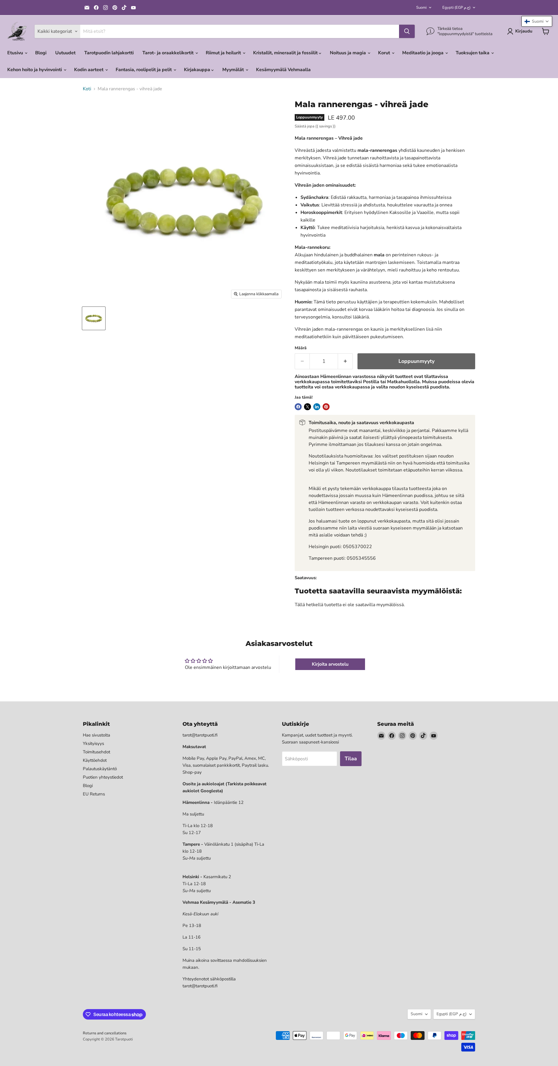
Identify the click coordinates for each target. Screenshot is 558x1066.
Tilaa (351, 758)
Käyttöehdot (95, 760)
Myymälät (233, 69)
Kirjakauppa (197, 69)
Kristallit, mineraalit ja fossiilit (286, 53)
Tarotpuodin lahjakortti (109, 53)
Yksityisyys (93, 743)
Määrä (301, 348)
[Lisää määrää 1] (345, 361)
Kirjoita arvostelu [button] (330, 664)
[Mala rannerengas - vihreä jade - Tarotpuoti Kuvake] (93, 318)
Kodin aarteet (89, 69)
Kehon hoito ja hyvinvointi (35, 69)
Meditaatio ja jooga (423, 53)
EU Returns (94, 794)
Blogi (40, 53)
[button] (537, 21)
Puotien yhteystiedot (103, 777)
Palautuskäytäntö (100, 769)
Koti (87, 88)
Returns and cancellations (104, 1033)
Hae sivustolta (96, 735)
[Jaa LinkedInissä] (316, 406)
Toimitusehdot (96, 752)
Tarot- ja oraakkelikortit (168, 53)
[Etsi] (407, 31)
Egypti (456, 7)
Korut (384, 53)
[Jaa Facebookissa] (298, 406)
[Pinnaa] (326, 406)
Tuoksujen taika (473, 53)
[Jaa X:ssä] (307, 406)
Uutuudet (65, 53)
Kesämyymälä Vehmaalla (283, 69)
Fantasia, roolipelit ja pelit (144, 69)
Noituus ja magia (348, 53)
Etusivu (15, 53)
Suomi (421, 7)
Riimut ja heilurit (224, 53)
